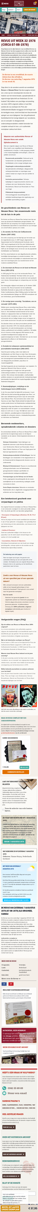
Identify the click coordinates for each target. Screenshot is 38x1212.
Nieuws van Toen (22, 1108)
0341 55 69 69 (15, 1088)
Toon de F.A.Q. (7, 1127)
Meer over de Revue (10, 979)
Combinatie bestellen (16, 772)
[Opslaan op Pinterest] (11, 984)
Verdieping (27, 1105)
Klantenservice (12, 1105)
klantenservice (11, 1076)
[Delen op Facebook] (4, 984)
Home (4, 1105)
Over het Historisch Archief (12, 1154)
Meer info (25, 767)
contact (3, 953)
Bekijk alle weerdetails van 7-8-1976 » (16, 900)
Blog (21, 1105)
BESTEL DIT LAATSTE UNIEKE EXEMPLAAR (10, 1208)
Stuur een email (17, 1093)
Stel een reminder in (10, 1176)
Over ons (32, 1108)
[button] (9, 695)
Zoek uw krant (29, 10)
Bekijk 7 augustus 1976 (14, 841)
